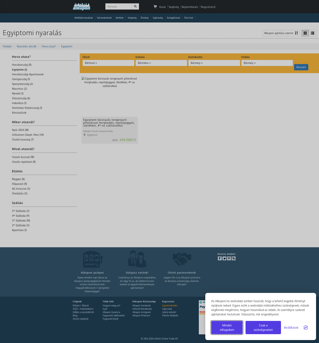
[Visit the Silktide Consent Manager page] (305, 327)
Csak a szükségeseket (263, 327)
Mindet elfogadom (227, 327)
